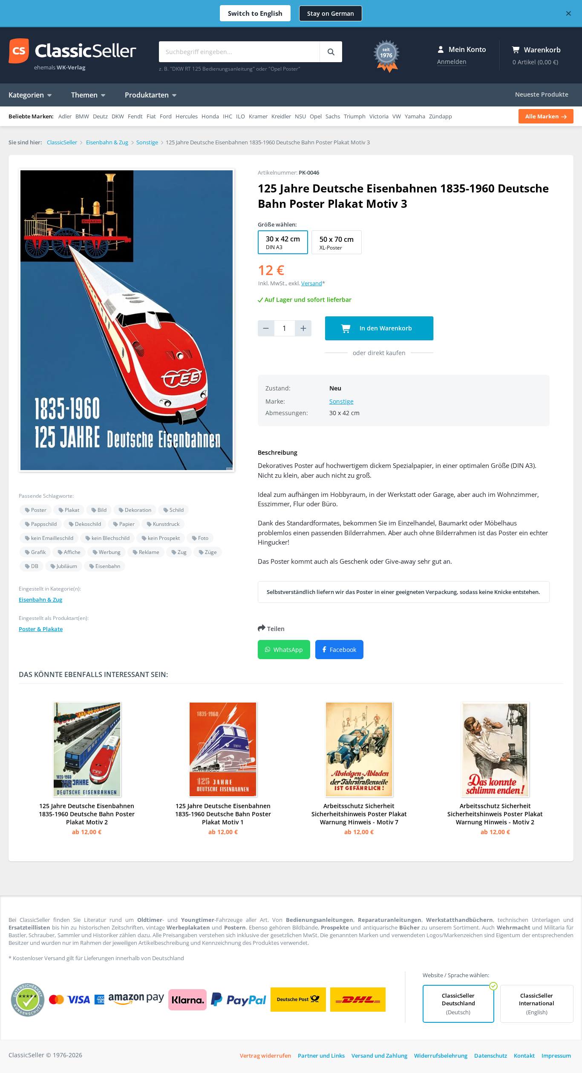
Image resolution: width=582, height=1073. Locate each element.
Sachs (333, 116)
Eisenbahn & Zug (40, 599)
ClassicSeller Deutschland (458, 1004)
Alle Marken (542, 116)
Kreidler (281, 116)
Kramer (258, 116)
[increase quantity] (303, 328)
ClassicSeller (72, 51)
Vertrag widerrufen (265, 1055)
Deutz (100, 116)
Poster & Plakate (41, 629)
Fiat (151, 116)
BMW (82, 116)
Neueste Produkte (541, 94)
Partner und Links (321, 1055)
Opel (316, 116)
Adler (65, 116)
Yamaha (415, 116)
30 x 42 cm (283, 242)
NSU (300, 116)
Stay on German (330, 13)
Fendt (135, 116)
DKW (118, 116)
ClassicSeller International (536, 1004)
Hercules (187, 116)
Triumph (355, 116)
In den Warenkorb (385, 328)
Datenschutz (490, 1055)
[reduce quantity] (266, 328)
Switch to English (255, 13)
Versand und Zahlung (379, 1055)
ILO (240, 116)
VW (396, 116)
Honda (210, 116)
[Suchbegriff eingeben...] (331, 51)
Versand (311, 283)
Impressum (556, 1055)
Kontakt (524, 1055)
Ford (166, 116)
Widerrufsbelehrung (440, 1055)
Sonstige (341, 401)
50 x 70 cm (337, 243)
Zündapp (440, 116)
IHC (227, 116)
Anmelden (452, 61)
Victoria (379, 116)
